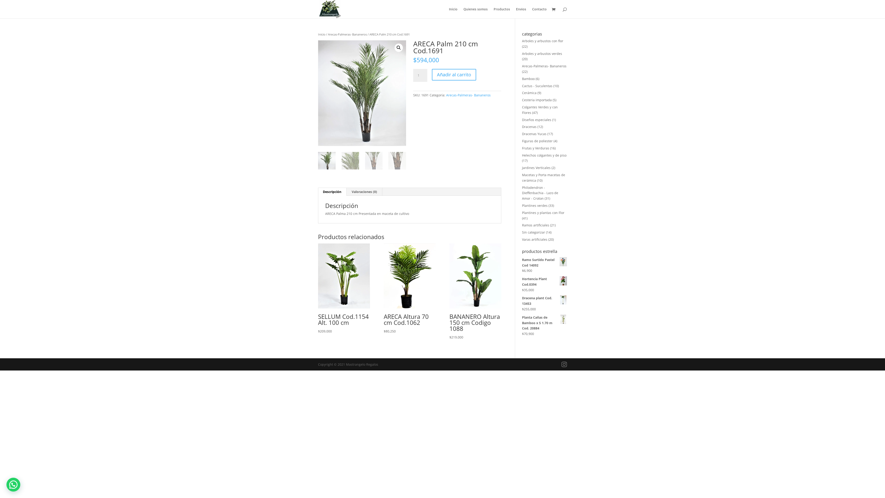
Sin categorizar (533, 232)
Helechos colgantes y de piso (544, 155)
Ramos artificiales (535, 225)
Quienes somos (475, 9)
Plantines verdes (535, 205)
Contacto (539, 9)
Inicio (453, 9)
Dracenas (529, 127)
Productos (502, 9)
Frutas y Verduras (535, 148)
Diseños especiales (536, 120)
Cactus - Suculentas (537, 86)
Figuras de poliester (537, 141)
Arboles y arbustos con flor (542, 41)
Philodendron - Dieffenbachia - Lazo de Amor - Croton (540, 193)
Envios (521, 9)
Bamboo (528, 79)
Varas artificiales (534, 239)
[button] (399, 48)
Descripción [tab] (332, 192)
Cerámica (529, 93)
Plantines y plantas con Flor (543, 212)
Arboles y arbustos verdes (542, 53)
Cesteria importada (537, 100)
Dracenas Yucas (534, 134)
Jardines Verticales (536, 168)
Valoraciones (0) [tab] (364, 192)
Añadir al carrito (454, 74)
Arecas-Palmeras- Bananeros (347, 34)
